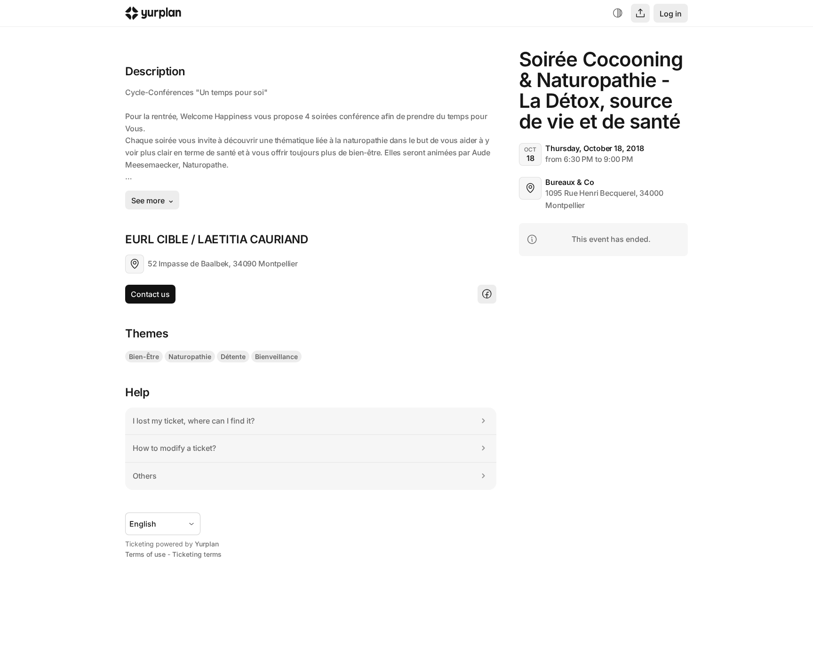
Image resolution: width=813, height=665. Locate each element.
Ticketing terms (197, 554)
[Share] (640, 13)
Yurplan (207, 544)
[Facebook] (487, 294)
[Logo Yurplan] (153, 15)
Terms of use (145, 554)
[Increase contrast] (617, 13)
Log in (671, 13)
